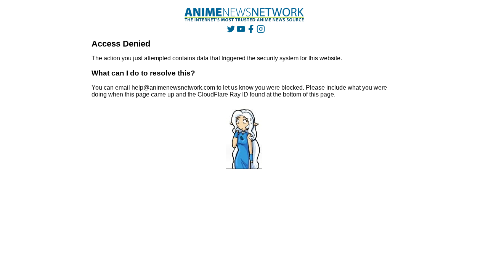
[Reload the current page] (244, 15)
